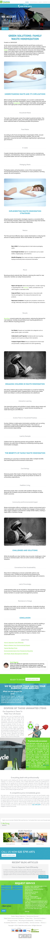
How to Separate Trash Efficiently (14, 642)
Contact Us (46, 2)
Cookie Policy (38, 920)
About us (43, 922)
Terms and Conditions (39, 918)
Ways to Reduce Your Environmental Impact (17, 645)
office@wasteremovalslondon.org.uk (38, 901)
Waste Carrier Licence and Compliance (14, 918)
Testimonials (34, 2)
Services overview (34, 922)
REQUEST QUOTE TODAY (33, 679)
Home (27, 2)
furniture (25, 287)
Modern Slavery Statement (18, 916)
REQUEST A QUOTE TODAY (8, 855)
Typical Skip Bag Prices (10, 648)
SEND (3, 910)
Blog (40, 2)
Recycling (7, 318)
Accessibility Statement (10, 922)
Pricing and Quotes (13, 920)
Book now (5, 28)
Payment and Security (32, 916)
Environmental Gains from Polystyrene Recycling (18, 651)
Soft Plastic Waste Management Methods (16, 654)
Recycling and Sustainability (26, 920)
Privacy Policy (29, 918)
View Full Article (43, 877)
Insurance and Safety (23, 922)
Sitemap (27, 911)
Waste (6, 50)
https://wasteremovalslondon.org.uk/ (38, 902)
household (17, 103)
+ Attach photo (6, 906)
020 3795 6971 (26, 7)
